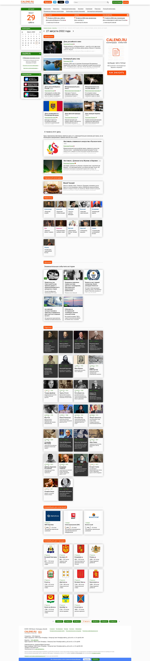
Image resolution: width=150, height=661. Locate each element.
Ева (45, 228)
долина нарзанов (79, 611)
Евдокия (59, 228)
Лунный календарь (109, 9)
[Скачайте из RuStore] (31, 79)
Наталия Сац (79, 417)
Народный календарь (69, 9)
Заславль (63, 557)
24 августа (59, 621)
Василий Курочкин (65, 368)
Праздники (47, 9)
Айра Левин (93, 442)
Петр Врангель (79, 393)
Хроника (80, 9)
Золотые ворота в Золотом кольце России (80, 562)
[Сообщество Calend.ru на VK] (67, 2)
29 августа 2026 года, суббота (56, 18)
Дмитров (62, 582)
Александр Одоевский (48, 369)
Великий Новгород (50, 557)
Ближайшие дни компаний (55, 507)
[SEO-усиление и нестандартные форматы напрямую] (116, 77)
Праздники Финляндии (71, 117)
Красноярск (93, 582)
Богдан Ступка (94, 467)
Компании (89, 9)
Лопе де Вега (64, 344)
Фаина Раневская (65, 417)
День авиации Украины (92, 113)
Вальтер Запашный (81, 442)
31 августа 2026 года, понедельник (114, 18)
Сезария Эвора (49, 491)
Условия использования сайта (57, 631)
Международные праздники (72, 90)
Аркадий (71, 209)
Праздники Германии (69, 163)
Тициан (46, 344)
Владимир (95, 209)
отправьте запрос (96, 653)
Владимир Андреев (63, 467)
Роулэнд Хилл (94, 344)
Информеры (78, 628)
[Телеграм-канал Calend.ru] (54, 2)
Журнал (48, 2)
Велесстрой (89, 524)
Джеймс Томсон (80, 344)
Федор (46, 247)
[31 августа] (119, 621)
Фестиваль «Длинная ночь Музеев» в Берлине (81, 161)
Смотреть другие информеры (30, 68)
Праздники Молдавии (50, 117)
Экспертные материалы (95, 11)
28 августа (95, 621)
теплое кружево (64, 611)
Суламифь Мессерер (47, 442)
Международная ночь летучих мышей (92, 87)
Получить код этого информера (30, 65)
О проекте (52, 628)
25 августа (68, 621)
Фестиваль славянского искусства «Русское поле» (83, 141)
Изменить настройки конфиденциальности (35, 656)
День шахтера (78, 20)
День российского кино (72, 42)
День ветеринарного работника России (114, 20)
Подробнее (87, 659)
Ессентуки (78, 607)
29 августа (104, 621)
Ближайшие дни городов (54, 541)
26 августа (77, 621)
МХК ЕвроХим (49, 524)
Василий (83, 209)
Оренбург (63, 607)
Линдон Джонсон (95, 417)
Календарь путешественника (75, 11)
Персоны (98, 9)
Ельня (46, 582)
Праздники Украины (90, 117)
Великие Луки (79, 582)
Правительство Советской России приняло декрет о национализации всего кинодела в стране (52, 286)
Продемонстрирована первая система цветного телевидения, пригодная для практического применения (72, 286)
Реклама (66, 628)
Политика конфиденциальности (90, 631)
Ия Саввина (78, 467)
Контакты (71, 628)
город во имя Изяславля (63, 561)
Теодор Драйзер (49, 393)
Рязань (92, 557)
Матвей (70, 228)
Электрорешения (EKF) (72, 524)
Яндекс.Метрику (76, 659)
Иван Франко (79, 368)
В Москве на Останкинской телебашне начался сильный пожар (71, 311)
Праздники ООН (68, 61)
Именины (56, 9)
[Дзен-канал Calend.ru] (61, 2)
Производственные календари (54, 11)
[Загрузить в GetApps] (31, 95)
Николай (83, 228)
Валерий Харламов (66, 491)
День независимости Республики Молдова (52, 114)
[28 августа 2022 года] (73, 31)
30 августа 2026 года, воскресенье (86, 18)
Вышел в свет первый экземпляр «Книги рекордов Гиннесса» (92, 284)
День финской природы (72, 113)
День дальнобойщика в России (55, 20)
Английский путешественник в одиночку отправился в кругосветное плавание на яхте (52, 312)
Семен (94, 228)
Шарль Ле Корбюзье (93, 393)
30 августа (113, 621)
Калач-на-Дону (49, 607)
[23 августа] (53, 621)
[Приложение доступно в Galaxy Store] (31, 84)
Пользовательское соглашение (73, 631)
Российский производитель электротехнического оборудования (72, 531)
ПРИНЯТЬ (95, 659)
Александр (48, 209)
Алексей (59, 209)
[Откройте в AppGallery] (31, 89)
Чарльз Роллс (64, 393)
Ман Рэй (47, 417)
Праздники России (68, 44)
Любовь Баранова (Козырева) (50, 467)
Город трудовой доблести (94, 561)
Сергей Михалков (65, 442)
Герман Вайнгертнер (94, 369)
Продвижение (59, 628)
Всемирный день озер (72, 59)
